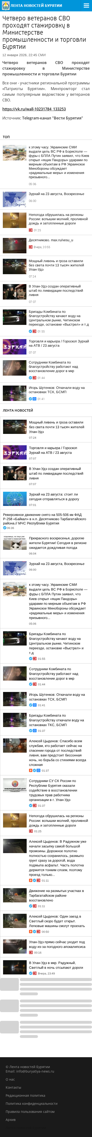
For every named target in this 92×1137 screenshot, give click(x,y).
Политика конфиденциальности (32, 1103)
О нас (10, 1079)
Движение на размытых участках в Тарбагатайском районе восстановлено (56, 895)
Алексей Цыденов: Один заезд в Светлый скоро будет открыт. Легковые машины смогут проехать (57, 921)
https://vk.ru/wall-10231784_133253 (34, 109)
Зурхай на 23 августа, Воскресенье (56, 194)
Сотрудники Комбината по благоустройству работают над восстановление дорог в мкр (53, 366)
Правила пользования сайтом (30, 1111)
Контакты (13, 1087)
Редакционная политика (25, 1095)
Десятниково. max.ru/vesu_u (51, 240)
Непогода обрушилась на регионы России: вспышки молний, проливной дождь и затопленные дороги (58, 219)
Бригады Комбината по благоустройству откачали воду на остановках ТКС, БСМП (56, 720)
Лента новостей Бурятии (26, 1127)
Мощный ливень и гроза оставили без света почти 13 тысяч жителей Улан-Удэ (56, 265)
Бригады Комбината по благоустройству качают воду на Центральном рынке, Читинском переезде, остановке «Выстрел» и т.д (56, 643)
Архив (11, 1119)
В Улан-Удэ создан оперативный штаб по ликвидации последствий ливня (56, 290)
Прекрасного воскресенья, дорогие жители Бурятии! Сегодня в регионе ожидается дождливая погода (58, 543)
